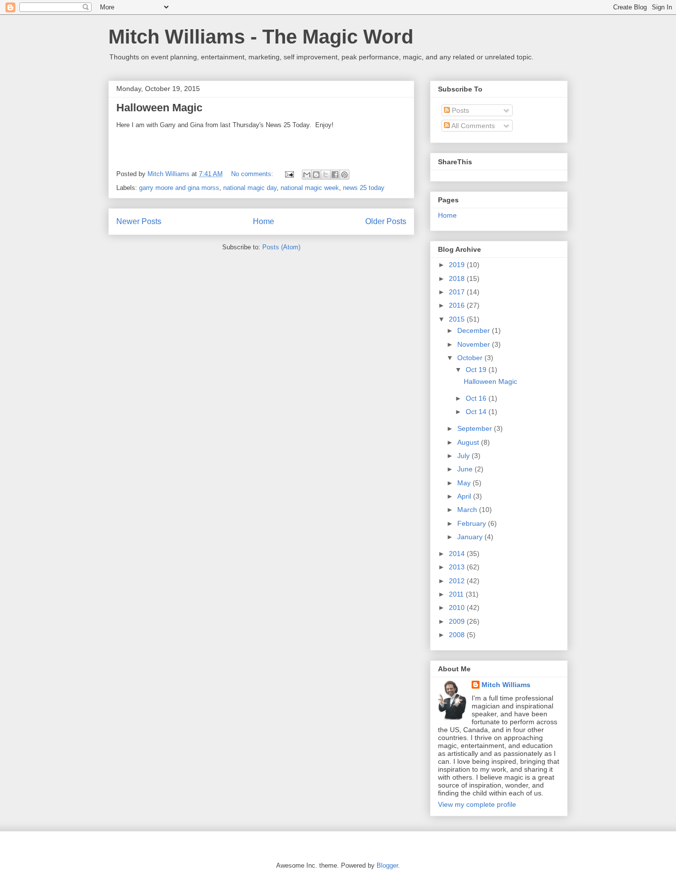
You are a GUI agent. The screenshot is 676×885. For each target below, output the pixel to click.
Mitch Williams (506, 685)
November (474, 344)
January (470, 537)
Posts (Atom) (281, 247)
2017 (458, 292)
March (468, 509)
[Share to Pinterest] (344, 175)
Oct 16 (477, 398)
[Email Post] (289, 174)
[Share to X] (326, 175)
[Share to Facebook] (335, 175)
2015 (458, 319)
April (465, 496)
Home (263, 221)
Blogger (387, 865)
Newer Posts (138, 221)
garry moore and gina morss (179, 187)
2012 (458, 581)
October (470, 358)
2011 (457, 594)
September (475, 428)
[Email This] (307, 175)
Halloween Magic (159, 107)
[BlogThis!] (316, 175)
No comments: (253, 174)
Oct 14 (477, 412)
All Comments (472, 126)
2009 (458, 621)
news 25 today (364, 187)
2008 (458, 635)
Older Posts (385, 221)
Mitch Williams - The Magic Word (260, 36)
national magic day (250, 187)
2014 (458, 554)
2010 (458, 607)
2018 (458, 278)
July (464, 456)
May (465, 483)
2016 (458, 305)
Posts (459, 110)
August (469, 442)
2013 (458, 567)
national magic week (310, 187)
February (472, 523)
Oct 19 (477, 369)
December (474, 330)
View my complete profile (477, 804)
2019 (458, 265)
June (466, 469)
